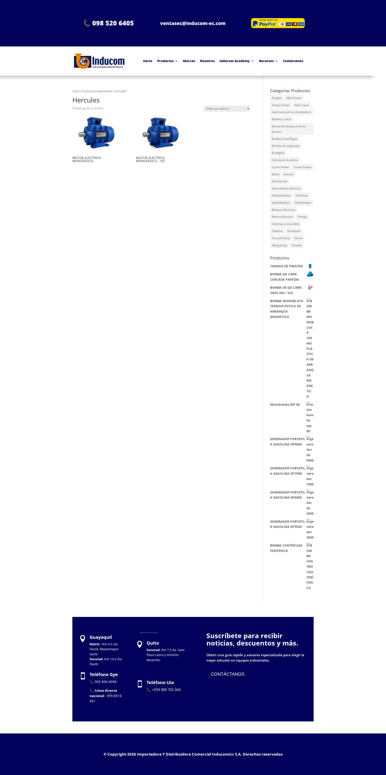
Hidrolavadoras (281, 195)
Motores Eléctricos (283, 210)
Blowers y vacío (281, 119)
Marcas (189, 61)
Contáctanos (293, 61)
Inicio (147, 61)
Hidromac (302, 195)
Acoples (277, 98)
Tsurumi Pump (281, 238)
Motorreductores (282, 217)
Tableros (277, 231)
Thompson (293, 231)
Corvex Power (280, 167)
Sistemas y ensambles (286, 224)
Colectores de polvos (285, 160)
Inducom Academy (235, 61)
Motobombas (303, 203)
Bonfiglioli (278, 153)
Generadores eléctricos (286, 188)
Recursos (266, 61)
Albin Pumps (294, 98)
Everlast (289, 174)
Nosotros (207, 61)
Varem (298, 238)
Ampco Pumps (281, 105)
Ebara (275, 174)
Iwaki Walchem (281, 203)
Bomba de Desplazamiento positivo (289, 129)
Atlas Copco (301, 105)
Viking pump (279, 245)
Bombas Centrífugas (284, 139)
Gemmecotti (279, 181)
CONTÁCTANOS (227, 674)
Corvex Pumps (302, 167)
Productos (165, 61)
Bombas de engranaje (285, 146)
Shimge (302, 217)
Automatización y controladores (291, 112)
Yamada (297, 245)
